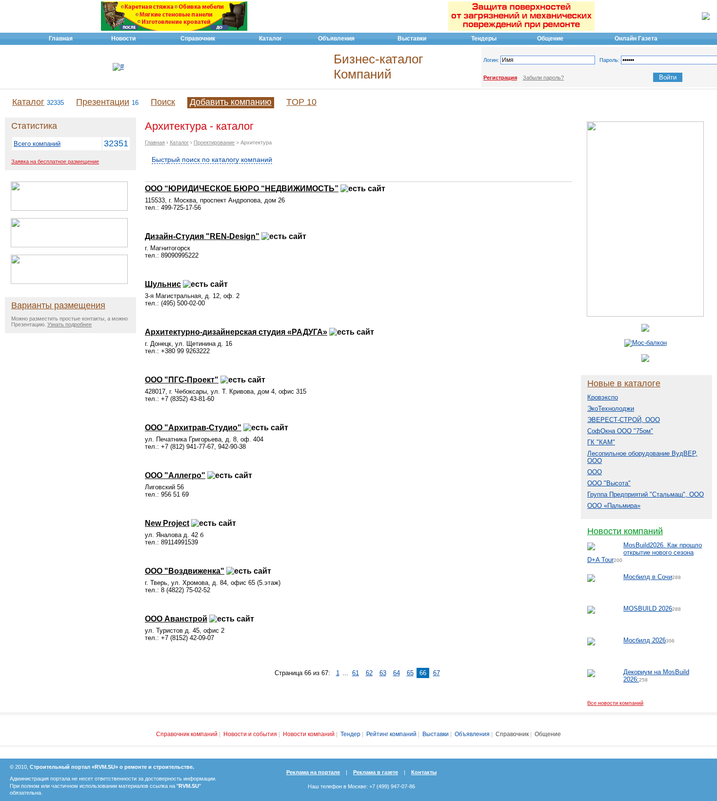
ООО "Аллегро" (175, 475)
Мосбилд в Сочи (647, 577)
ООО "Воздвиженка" (184, 571)
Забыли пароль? (543, 77)
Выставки (435, 734)
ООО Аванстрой (176, 619)
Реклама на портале (313, 772)
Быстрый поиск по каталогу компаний (212, 159)
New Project (167, 523)
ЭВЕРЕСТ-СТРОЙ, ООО (623, 419)
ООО (594, 472)
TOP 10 (301, 102)
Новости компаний (625, 531)
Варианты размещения (58, 305)
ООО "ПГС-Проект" (182, 380)
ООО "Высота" (609, 483)
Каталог (28, 102)
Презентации (102, 102)
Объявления (472, 734)
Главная (155, 142)
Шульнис (163, 284)
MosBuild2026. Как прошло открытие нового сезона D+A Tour (644, 552)
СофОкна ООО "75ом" (620, 431)
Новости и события (250, 734)
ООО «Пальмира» (613, 505)
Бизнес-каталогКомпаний (378, 66)
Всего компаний (37, 143)
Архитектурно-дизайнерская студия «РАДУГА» (236, 332)
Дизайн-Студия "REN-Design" (202, 236)
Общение (548, 734)
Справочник (512, 734)
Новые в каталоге (623, 383)
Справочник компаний (187, 734)
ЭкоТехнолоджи (610, 408)
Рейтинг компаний (391, 734)
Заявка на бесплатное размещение (55, 161)
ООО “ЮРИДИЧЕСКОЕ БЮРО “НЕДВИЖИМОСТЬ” (242, 188)
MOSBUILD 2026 (647, 608)
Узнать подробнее (69, 324)
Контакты (424, 772)
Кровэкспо (602, 397)
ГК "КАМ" (601, 442)
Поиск (163, 102)
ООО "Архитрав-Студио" (193, 427)
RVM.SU (189, 786)
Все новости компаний (615, 703)
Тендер (350, 734)
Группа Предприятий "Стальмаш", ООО (645, 494)
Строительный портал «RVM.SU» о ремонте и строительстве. (112, 767)
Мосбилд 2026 (644, 640)
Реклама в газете (375, 772)
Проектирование (214, 142)
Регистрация (500, 77)
